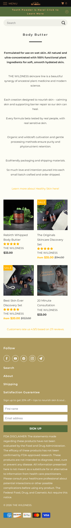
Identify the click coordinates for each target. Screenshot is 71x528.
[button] (11, 244)
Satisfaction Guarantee (21, 392)
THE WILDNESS (22, 505)
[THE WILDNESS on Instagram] (33, 358)
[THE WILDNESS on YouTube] (16, 358)
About (8, 376)
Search (8, 368)
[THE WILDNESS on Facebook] (7, 358)
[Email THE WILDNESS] (42, 358)
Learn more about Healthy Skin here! (35, 188)
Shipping (10, 384)
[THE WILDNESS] (35, 3)
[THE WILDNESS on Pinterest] (24, 358)
